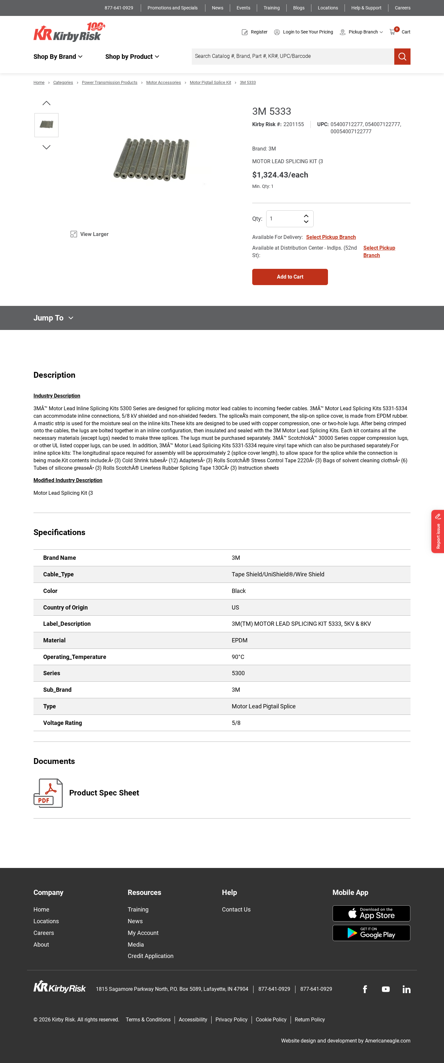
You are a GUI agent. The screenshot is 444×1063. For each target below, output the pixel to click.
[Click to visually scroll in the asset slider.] (46, 103)
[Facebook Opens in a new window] (365, 989)
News (217, 7)
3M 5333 (248, 82)
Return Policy (310, 1020)
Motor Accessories (163, 82)
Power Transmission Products (109, 82)
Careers (403, 7)
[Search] (402, 56)
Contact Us (236, 909)
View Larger (94, 234)
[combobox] (293, 56)
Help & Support (366, 7)
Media (136, 944)
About (41, 944)
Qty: (257, 218)
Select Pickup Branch (331, 237)
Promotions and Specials (173, 7)
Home (39, 82)
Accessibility (193, 1020)
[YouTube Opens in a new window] (386, 989)
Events (243, 7)
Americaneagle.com (388, 1041)
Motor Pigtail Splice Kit (210, 82)
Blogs (299, 7)
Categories (63, 82)
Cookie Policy (271, 1020)
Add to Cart (290, 277)
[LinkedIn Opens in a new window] (407, 989)
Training (272, 7)
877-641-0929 (119, 7)
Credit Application (151, 955)
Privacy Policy (231, 1020)
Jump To (48, 317)
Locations (328, 7)
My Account (143, 932)
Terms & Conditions (148, 1020)
